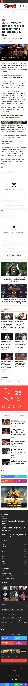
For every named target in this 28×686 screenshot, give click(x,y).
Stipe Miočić (4, 622)
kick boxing (4, 620)
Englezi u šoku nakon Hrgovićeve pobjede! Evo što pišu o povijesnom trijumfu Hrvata (18, 442)
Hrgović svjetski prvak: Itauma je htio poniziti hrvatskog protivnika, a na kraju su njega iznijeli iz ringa (21, 345)
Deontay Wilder (13, 612)
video (3, 625)
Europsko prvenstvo (6, 614)
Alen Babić (11, 255)
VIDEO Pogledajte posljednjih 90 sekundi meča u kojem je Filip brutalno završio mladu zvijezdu (6, 365)
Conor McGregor (19, 609)
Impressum (12, 675)
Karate (3, 554)
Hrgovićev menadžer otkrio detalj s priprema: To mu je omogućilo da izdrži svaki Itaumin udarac (7, 324)
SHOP (17, 675)
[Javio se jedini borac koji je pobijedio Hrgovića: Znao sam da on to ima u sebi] (23, 598)
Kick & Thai (5, 556)
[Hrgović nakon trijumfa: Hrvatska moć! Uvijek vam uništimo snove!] (21, 356)
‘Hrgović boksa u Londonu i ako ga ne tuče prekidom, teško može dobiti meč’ (18, 461)
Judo (3, 551)
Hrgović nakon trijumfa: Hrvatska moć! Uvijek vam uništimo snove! (20, 364)
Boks (10, 16)
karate (19, 617)
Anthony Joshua (5, 609)
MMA (3, 561)
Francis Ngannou (5, 617)
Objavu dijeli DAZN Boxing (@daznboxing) (14, 205)
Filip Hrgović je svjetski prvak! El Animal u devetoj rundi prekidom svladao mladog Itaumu (18, 422)
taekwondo (12, 622)
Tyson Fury (19, 622)
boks (19, 255)
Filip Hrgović (15, 614)
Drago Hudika (7, 38)
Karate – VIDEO (7, 573)
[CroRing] (10, 6)
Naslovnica (5, 16)
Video (3, 570)
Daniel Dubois (5, 612)
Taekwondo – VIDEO (8, 578)
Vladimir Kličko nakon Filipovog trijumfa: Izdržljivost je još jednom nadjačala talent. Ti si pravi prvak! (20, 325)
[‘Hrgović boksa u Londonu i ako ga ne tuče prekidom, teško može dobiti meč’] (6, 462)
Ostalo (3, 563)
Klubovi (4, 558)
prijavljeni (9, 381)
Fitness (4, 546)
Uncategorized (5, 568)
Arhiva (11, 673)
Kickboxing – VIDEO (8, 575)
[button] (14, 52)
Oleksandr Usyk (16, 620)
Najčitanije (7, 415)
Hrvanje (4, 549)
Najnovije (21, 415)
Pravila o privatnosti (19, 673)
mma (10, 620)
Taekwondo (5, 566)
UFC (25, 622)
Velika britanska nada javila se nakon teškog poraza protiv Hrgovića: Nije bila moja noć (7, 344)
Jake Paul (14, 617)
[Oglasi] (14, 11)
